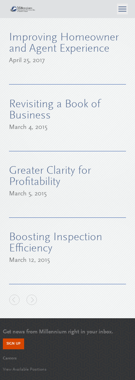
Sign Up (13, 344)
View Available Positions (24, 369)
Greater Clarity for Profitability (50, 176)
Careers (10, 358)
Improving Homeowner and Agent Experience (64, 43)
